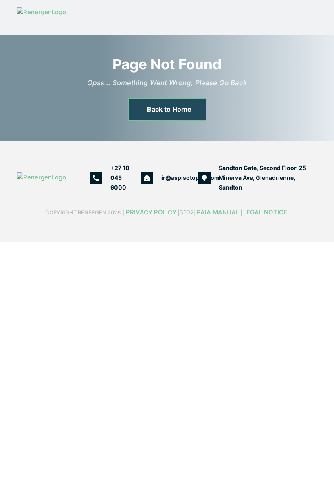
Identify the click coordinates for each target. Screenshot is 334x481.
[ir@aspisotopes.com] (147, 178)
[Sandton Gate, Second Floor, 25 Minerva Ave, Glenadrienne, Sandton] (204, 178)
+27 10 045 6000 (120, 177)
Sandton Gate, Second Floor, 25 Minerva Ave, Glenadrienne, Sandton (262, 177)
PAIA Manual (218, 212)
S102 (186, 212)
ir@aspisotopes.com (190, 177)
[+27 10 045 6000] (96, 178)
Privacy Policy (151, 212)
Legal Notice (266, 212)
